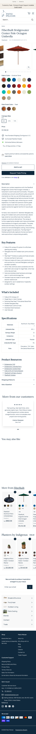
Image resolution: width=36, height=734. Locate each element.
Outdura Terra (4, 80)
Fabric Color (11, 75)
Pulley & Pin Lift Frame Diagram (14, 371)
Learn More (8, 156)
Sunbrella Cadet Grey (9, 98)
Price (3, 127)
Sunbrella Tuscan (19, 92)
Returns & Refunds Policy (9, 664)
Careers (20, 649)
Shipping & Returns (8, 380)
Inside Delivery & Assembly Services (9, 642)
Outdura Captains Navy (29, 80)
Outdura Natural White (19, 80)
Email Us (21, 1)
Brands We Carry (6, 638)
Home (3, 26)
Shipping (4, 163)
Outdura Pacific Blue (14, 80)
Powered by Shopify (21, 730)
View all (31, 535)
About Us (20, 638)
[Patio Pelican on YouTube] (10, 706)
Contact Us (21, 652)
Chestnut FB (9, 109)
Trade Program (22, 655)
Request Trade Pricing (18, 173)
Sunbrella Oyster (24, 92)
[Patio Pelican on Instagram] (3, 706)
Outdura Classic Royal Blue (9, 86)
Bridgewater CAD (10, 364)
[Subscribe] (29, 587)
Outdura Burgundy (14, 86)
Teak (4, 109)
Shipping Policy (6, 661)
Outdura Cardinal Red (29, 86)
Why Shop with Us (23, 641)
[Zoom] (28, 67)
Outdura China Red (19, 86)
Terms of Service (7, 670)
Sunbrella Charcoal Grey (14, 92)
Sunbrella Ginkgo (29, 92)
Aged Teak (14, 109)
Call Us (14, 1)
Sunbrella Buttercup (9, 92)
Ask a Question (7, 385)
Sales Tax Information (8, 672)
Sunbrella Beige (4, 98)
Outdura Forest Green (9, 80)
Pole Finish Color (10, 104)
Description (6, 184)
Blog (19, 644)
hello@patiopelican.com (12, 695)
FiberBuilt (4, 40)
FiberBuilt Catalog (10, 375)
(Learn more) (18, 7)
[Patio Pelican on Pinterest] (13, 706)
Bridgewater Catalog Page (13, 369)
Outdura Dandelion (24, 86)
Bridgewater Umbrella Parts (13, 366)
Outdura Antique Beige (24, 80)
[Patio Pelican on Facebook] (6, 706)
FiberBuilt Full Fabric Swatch (13, 373)
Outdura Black (4, 86)
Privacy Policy (6, 667)
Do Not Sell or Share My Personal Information (15, 675)
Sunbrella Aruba (4, 92)
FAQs (19, 647)
